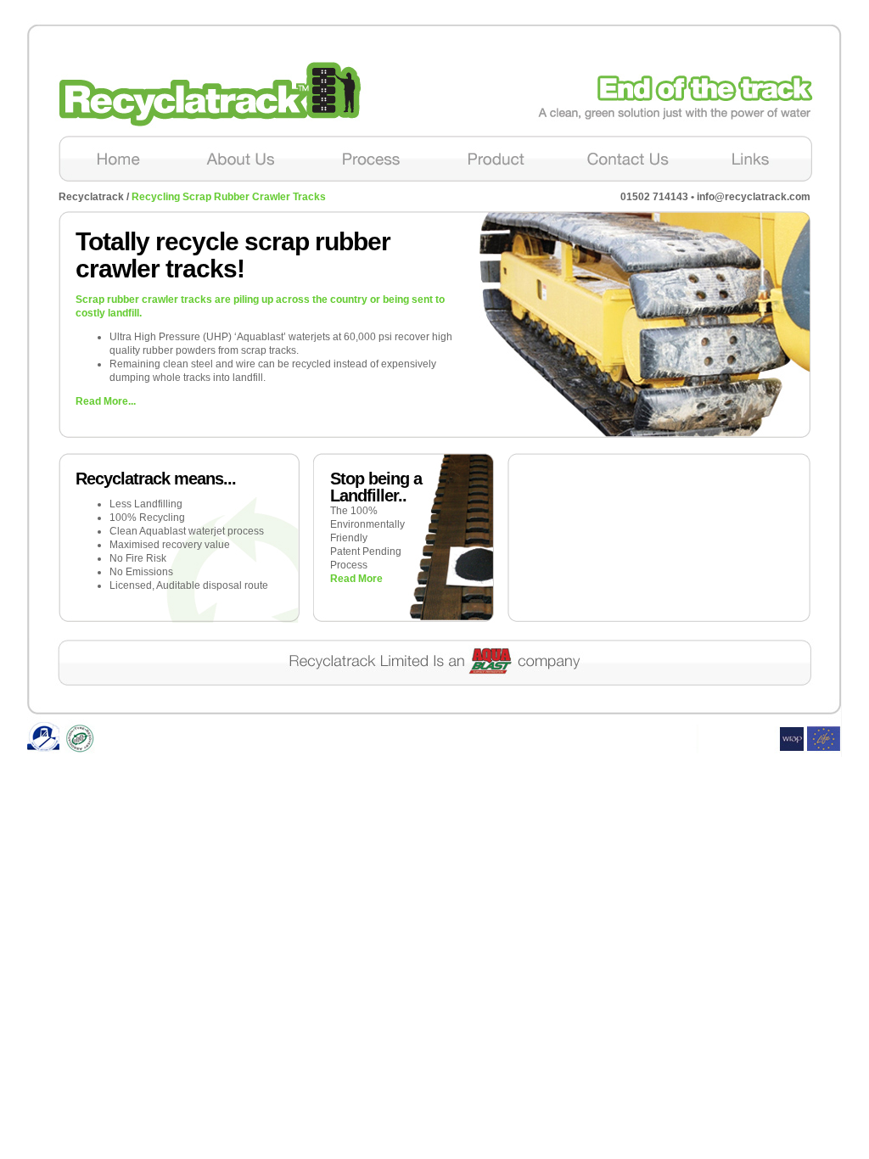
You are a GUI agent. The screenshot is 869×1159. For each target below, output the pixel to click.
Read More (356, 579)
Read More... (106, 401)
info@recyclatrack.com (753, 197)
